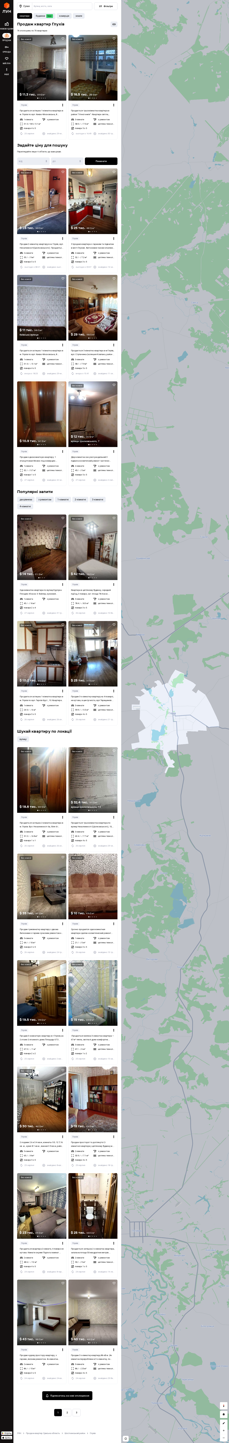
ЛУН (19, 1433)
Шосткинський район (75, 1433)
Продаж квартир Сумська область (43, 1433)
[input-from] (33, 161)
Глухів (24, 105)
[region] (175, 721)
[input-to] (67, 161)
